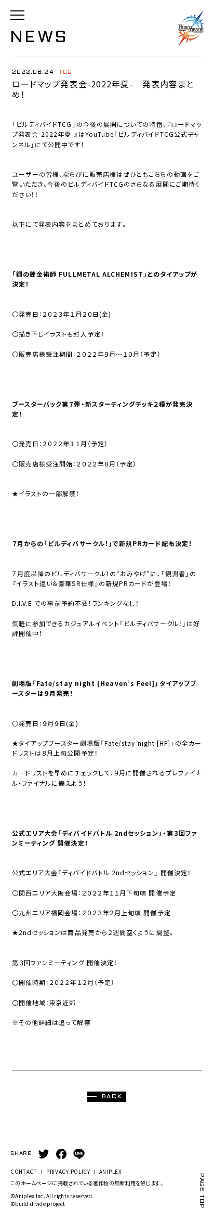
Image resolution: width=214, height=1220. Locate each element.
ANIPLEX (110, 1171)
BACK (112, 1097)
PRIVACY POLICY (68, 1171)
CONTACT (23, 1171)
